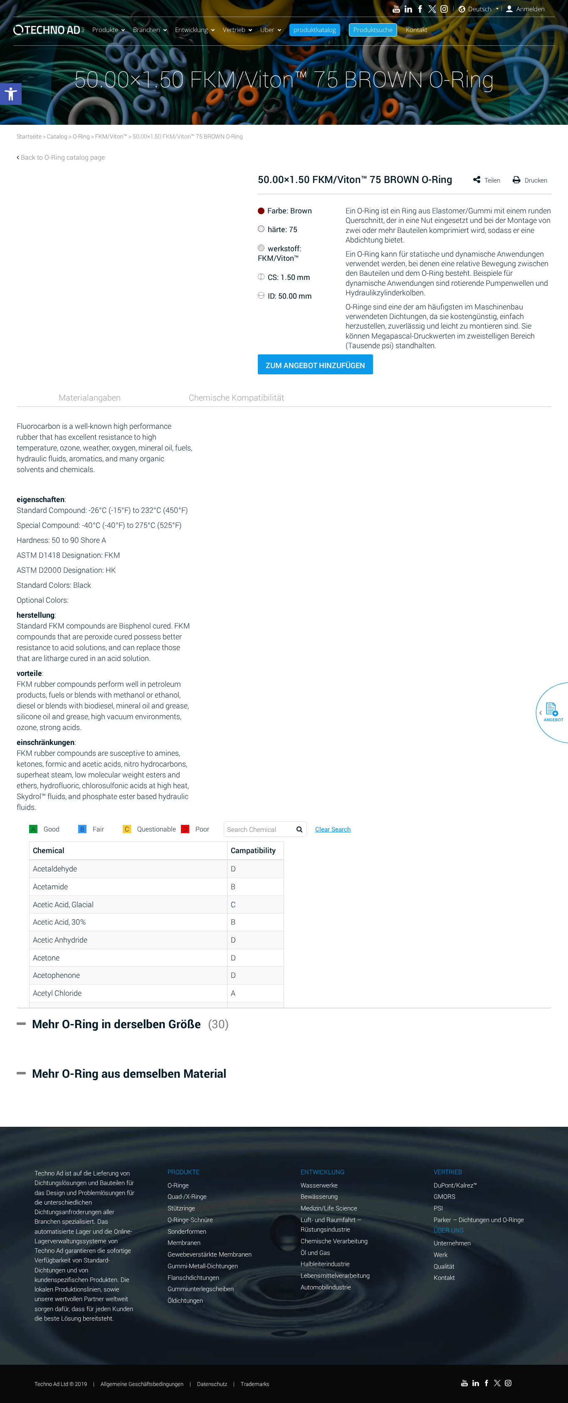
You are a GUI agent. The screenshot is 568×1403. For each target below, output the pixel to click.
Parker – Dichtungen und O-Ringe (479, 1219)
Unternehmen (452, 1243)
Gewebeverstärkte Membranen (210, 1254)
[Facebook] (420, 9)
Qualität (444, 1266)
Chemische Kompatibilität (236, 397)
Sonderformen (187, 1231)
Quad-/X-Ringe (187, 1196)
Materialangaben (90, 397)
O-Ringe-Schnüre (190, 1219)
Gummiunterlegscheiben (201, 1288)
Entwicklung (191, 29)
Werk (440, 1254)
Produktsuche (373, 29)
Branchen (146, 29)
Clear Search (333, 829)
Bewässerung (319, 1196)
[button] (549, 713)
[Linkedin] (408, 9)
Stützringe (181, 1208)
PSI (438, 1208)
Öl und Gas (315, 1252)
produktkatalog (315, 29)
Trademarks (255, 1384)
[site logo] (48, 30)
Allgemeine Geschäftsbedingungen (142, 1384)
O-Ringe (178, 1185)
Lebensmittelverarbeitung (335, 1275)
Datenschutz (212, 1384)
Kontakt (416, 29)
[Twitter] (432, 9)
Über (267, 29)
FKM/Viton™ (111, 136)
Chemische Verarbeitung (334, 1241)
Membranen (184, 1242)
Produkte (105, 29)
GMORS (444, 1196)
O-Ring (81, 136)
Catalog (57, 136)
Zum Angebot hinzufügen (315, 365)
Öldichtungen (185, 1300)
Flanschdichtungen (193, 1277)
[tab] (89, 397)
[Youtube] (396, 9)
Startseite (29, 136)
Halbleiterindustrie (325, 1263)
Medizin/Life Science (329, 1208)
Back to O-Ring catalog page (63, 157)
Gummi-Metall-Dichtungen (203, 1266)
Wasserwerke (319, 1185)
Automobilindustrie (326, 1287)
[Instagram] (444, 9)
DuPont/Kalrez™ (455, 1185)
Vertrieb (234, 29)
